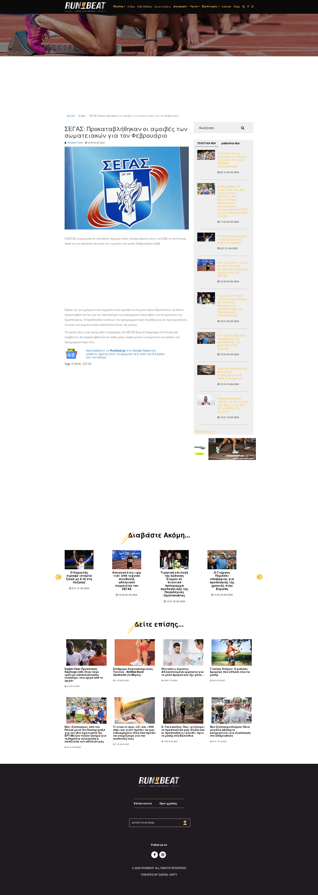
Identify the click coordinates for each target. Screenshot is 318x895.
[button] (58, 577)
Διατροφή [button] (179, 6)
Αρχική (71, 115)
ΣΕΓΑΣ (87, 364)
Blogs (237, 6)
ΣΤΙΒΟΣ (76, 364)
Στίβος (131, 6)
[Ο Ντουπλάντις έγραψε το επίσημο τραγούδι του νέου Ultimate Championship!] (206, 155)
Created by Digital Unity (159, 874)
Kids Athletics (144, 6)
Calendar (226, 6)
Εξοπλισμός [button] (210, 6)
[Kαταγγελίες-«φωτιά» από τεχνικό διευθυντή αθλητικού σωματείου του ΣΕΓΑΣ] (206, 265)
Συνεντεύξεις (163, 6)
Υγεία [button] (194, 6)
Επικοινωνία (143, 803)
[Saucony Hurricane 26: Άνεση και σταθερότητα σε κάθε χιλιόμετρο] (206, 370)
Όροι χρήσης (168, 803)
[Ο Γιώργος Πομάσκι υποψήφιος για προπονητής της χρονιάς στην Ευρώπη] (206, 338)
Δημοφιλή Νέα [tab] (230, 143)
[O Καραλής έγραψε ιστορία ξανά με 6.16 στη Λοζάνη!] (206, 237)
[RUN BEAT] (85, 7)
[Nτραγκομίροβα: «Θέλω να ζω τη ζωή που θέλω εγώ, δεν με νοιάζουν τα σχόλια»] (206, 400)
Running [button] (118, 6)
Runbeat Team (75, 142)
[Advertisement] (99, 89)
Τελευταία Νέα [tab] (206, 143)
